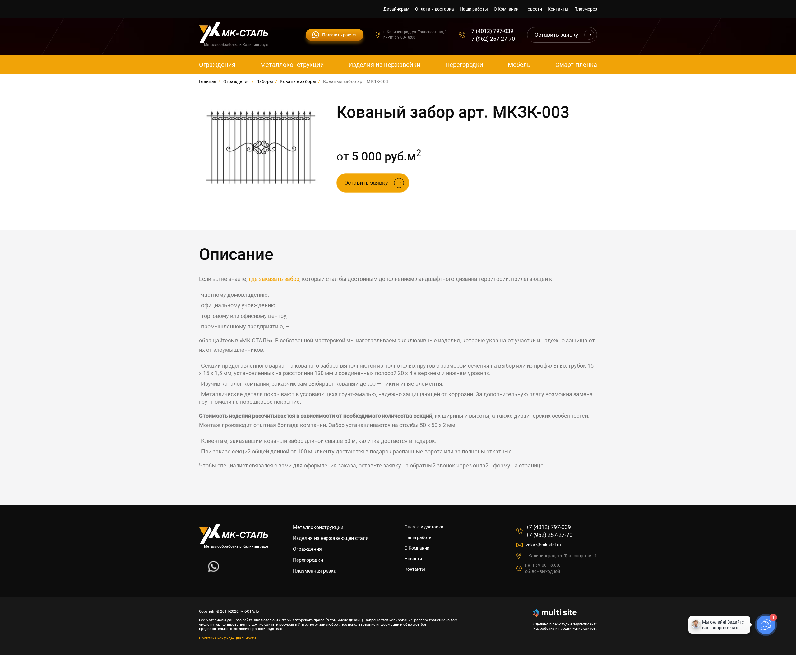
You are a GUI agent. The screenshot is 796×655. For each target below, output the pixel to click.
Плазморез (585, 9)
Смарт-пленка (576, 64)
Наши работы (474, 9)
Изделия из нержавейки (384, 64)
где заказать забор (274, 279)
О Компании (506, 9)
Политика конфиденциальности (227, 638)
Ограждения (217, 64)
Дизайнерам (396, 9)
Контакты (558, 9)
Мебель (519, 64)
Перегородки (464, 64)
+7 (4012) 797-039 (490, 31)
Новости (533, 9)
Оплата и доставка (434, 9)
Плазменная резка (314, 571)
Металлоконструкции (292, 64)
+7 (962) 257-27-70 (491, 38)
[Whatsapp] (213, 570)
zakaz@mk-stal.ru (543, 544)
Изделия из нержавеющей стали (330, 538)
